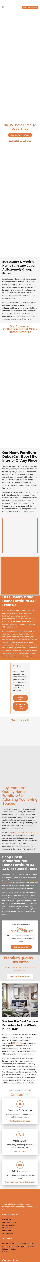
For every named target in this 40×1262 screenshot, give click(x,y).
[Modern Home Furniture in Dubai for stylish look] (11, 346)
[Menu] (2, 7)
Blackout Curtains (9, 1222)
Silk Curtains (7, 1220)
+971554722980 (20, 1151)
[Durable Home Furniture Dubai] (20, 729)
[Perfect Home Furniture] (29, 437)
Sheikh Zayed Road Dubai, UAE (20, 1182)
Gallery (5, 1252)
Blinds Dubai (6, 1228)
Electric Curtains (8, 1225)
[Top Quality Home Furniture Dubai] (20, 738)
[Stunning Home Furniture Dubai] (20, 410)
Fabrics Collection (9, 1249)
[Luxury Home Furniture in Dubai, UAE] (29, 346)
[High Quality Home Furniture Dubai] (7, 729)
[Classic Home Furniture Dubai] (33, 729)
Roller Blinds (6, 1231)
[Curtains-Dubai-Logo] (20, 2)
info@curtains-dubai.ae (20, 1121)
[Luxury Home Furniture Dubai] (33, 738)
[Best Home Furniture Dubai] (7, 738)
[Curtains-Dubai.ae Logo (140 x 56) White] (20, 1197)
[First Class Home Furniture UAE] (20, 373)
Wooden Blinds (7, 1233)
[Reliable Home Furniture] (11, 437)
